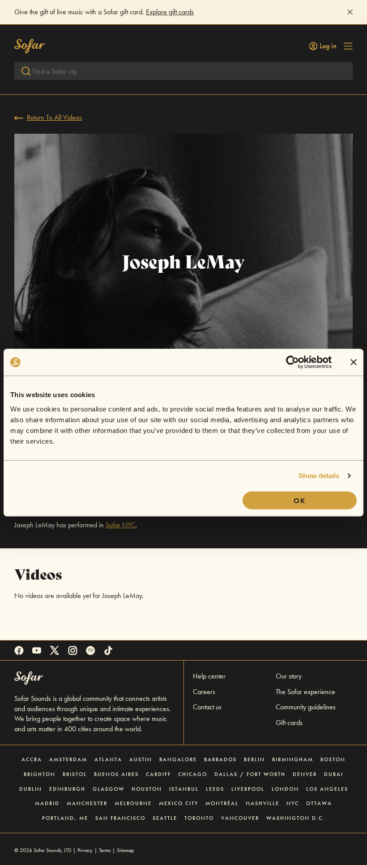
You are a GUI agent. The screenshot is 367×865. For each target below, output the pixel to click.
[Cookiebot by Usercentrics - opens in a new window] (292, 362)
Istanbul (184, 789)
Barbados (220, 759)
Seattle (165, 818)
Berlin (254, 759)
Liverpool (248, 789)
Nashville (262, 803)
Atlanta (108, 759)
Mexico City (178, 803)
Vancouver (240, 818)
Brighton (39, 774)
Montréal (222, 803)
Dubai (333, 774)
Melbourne (133, 803)
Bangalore (178, 759)
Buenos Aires (116, 774)
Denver (305, 774)
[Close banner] (353, 362)
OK (300, 500)
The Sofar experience (305, 691)
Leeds (215, 789)
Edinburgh (67, 789)
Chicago (192, 774)
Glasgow (108, 789)
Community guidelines (306, 707)
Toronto (199, 818)
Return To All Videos (54, 117)
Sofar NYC (121, 525)
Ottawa (319, 803)
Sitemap (125, 850)
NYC (292, 803)
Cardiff (158, 774)
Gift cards (289, 722)
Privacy (85, 850)
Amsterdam (68, 759)
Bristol (75, 774)
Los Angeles (327, 789)
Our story (289, 676)
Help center (209, 676)
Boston (333, 759)
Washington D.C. (295, 818)
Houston (147, 789)
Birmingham (292, 759)
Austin (140, 759)
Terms (105, 850)
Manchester (87, 803)
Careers (204, 691)
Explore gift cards (170, 12)
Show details (319, 475)
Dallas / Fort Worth (250, 774)
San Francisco (120, 818)
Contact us (207, 707)
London (285, 789)
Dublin (30, 789)
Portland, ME (65, 818)
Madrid (47, 803)
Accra (31, 759)
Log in (328, 46)
